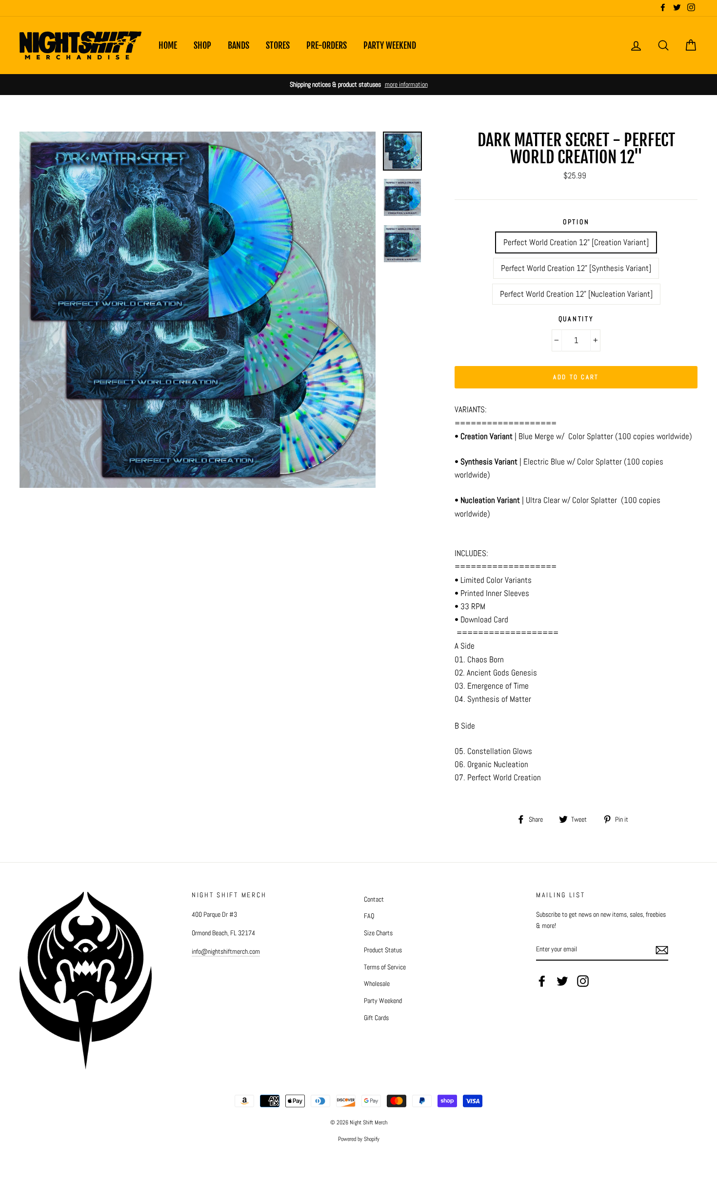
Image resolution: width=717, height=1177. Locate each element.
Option (576, 222)
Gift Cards (376, 1017)
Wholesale (377, 983)
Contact (374, 899)
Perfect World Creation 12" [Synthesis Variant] (576, 268)
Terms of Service (385, 967)
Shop (202, 45)
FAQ (369, 915)
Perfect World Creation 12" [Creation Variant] (576, 242)
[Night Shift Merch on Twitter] (562, 981)
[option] (358, 84)
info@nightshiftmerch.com (226, 951)
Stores (278, 45)
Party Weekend (389, 45)
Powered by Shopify (358, 1139)
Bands (238, 45)
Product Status (383, 949)
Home (168, 45)
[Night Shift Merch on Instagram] (583, 981)
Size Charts (378, 932)
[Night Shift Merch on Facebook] (542, 981)
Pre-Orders (326, 45)
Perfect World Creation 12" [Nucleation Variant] (576, 294)
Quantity (576, 319)
